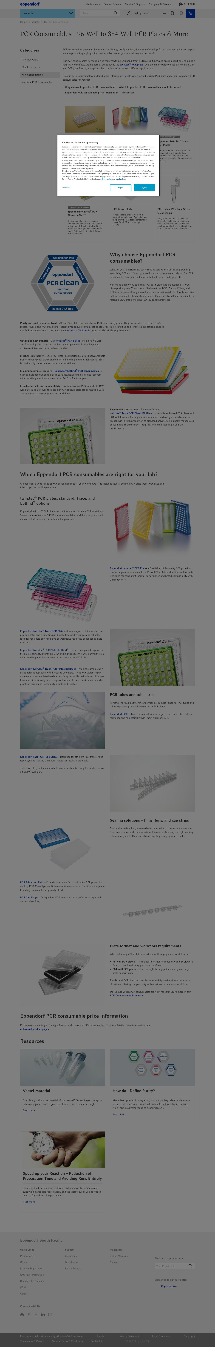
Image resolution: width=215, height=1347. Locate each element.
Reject (120, 187)
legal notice (120, 179)
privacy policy (106, 179)
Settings (66, 187)
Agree (144, 187)
